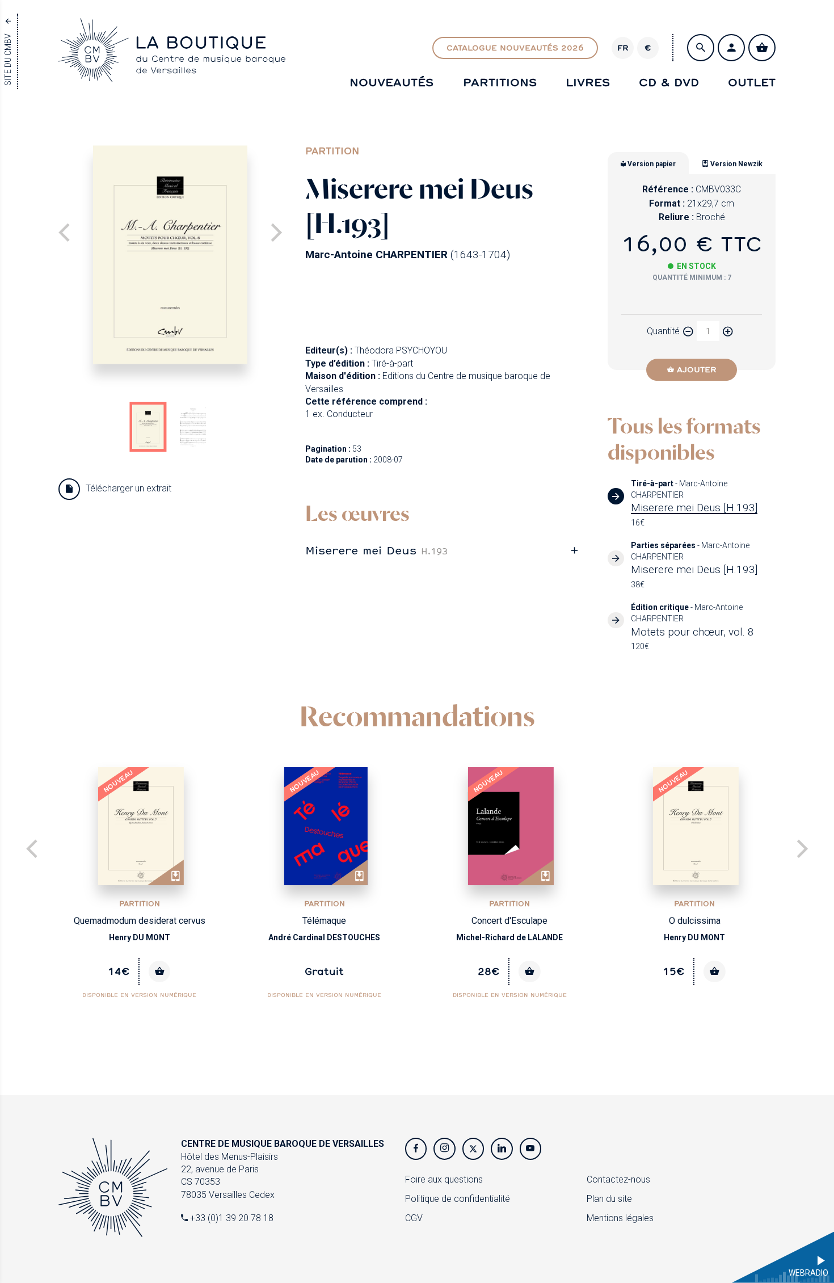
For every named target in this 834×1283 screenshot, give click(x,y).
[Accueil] (171, 71)
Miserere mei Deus (376, 549)
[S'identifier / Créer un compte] (731, 47)
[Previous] (33, 850)
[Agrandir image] (170, 254)
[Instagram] (444, 1148)
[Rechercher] (700, 47)
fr (623, 48)
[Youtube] (530, 1148)
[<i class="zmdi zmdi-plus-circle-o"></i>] (727, 331)
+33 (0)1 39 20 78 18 (230, 1218)
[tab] (445, 550)
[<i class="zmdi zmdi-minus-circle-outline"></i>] (688, 331)
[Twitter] (473, 1148)
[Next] (274, 233)
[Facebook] (416, 1148)
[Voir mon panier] (762, 47)
